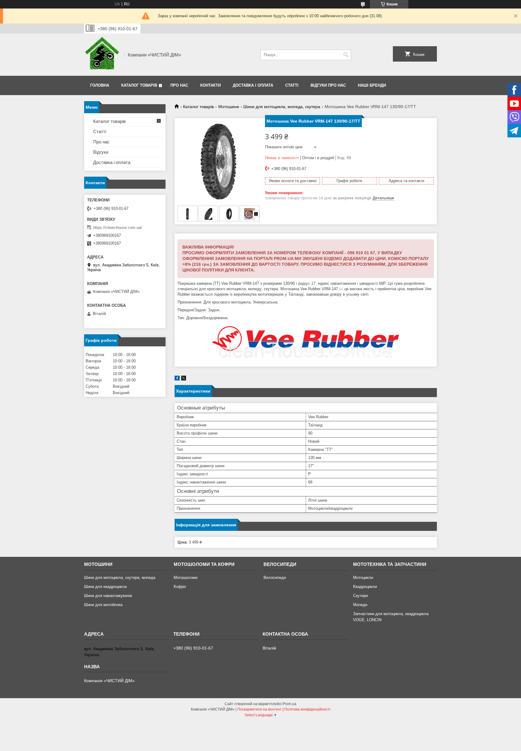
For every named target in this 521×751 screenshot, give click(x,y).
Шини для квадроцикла (105, 586)
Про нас (179, 85)
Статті (291, 85)
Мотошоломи (185, 577)
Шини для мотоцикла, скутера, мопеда (119, 577)
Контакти (210, 85)
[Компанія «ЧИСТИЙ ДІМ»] (102, 55)
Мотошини (228, 106)
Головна (99, 85)
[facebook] (177, 379)
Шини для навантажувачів (108, 595)
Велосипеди (275, 577)
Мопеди (360, 604)
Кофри (180, 586)
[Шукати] (345, 55)
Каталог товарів (139, 85)
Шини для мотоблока (103, 604)
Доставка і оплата (253, 85)
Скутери (360, 595)
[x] (183, 379)
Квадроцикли (365, 586)
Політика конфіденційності (307, 709)
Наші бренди (372, 85)
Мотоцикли (363, 577)
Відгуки (100, 152)
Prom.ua (289, 704)
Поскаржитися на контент (259, 709)
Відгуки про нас (328, 85)
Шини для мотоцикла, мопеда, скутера (281, 106)
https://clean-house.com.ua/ (117, 227)
